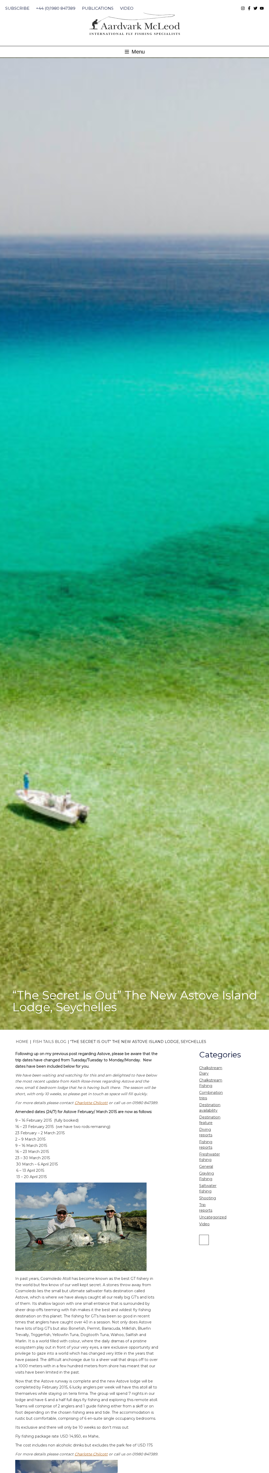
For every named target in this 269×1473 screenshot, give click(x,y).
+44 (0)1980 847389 (55, 8)
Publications (97, 8)
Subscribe (17, 8)
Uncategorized (212, 1217)
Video (126, 8)
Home (22, 1041)
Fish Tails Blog (49, 1041)
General (206, 1166)
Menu (137, 52)
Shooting (207, 1198)
